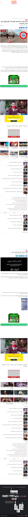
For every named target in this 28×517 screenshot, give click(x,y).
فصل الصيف (8, 125)
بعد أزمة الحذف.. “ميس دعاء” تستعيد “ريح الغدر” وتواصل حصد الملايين (15, 165)
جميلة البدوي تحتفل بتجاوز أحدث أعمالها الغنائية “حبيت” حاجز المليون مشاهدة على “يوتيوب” (12, 178)
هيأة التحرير (2, 515)
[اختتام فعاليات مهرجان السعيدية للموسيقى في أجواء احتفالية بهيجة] (23, 144)
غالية (26, 25)
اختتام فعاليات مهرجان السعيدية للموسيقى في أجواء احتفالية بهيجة (23, 147)
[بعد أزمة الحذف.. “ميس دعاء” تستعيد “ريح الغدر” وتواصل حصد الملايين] (25, 166)
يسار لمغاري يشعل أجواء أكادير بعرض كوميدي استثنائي (17, 168)
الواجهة (13, 125)
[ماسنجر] (20, 27)
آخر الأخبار (24, 18)
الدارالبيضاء (20, 125)
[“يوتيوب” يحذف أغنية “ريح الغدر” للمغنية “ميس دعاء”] (25, 183)
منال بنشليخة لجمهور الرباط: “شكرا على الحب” (18, 172)
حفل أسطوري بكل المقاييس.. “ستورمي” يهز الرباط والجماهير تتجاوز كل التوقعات (14, 191)
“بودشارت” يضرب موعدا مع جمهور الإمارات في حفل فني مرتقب (16, 162)
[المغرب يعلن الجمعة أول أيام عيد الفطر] (4, 152)
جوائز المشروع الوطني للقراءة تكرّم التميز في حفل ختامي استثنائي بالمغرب (5, 148)
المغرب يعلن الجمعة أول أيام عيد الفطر (5, 156)
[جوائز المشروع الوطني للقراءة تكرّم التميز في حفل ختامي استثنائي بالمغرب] (4, 144)
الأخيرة (23, 212)
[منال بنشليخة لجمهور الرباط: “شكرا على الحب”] (25, 173)
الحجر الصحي (25, 125)
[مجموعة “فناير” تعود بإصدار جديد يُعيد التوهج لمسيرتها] (25, 186)
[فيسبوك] (26, 27)
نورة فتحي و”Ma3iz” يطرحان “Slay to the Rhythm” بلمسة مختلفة (15, 175)
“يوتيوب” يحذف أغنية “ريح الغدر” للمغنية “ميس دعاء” (17, 181)
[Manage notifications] (26, 515)
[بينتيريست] (21, 27)
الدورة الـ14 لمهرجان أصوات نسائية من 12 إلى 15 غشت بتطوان (14, 147)
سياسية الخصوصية (5, 515)
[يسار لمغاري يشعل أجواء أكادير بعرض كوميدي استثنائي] (25, 170)
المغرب (16, 125)
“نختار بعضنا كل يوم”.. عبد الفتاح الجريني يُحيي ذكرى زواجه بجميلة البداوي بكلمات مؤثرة (13, 188)
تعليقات (5, 212)
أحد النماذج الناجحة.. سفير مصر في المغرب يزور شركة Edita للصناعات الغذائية (14, 156)
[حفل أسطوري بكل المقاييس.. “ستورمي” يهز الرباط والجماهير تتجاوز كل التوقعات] (25, 192)
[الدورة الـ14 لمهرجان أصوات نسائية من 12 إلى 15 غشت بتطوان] (14, 144)
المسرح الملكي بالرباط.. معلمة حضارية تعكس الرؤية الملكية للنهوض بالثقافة (23, 156)
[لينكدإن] (23, 27)
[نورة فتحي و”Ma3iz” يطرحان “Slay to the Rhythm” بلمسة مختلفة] (25, 176)
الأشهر (14, 212)
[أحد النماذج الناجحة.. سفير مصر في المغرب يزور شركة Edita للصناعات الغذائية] (14, 152)
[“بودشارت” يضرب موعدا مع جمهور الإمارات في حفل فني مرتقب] (25, 163)
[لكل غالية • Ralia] (14, 2)
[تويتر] (25, 27)
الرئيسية (26, 18)
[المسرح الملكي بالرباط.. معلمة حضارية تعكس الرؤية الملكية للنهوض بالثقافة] (23, 152)
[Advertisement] (13, 10)
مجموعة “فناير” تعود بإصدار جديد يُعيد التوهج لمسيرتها (17, 185)
